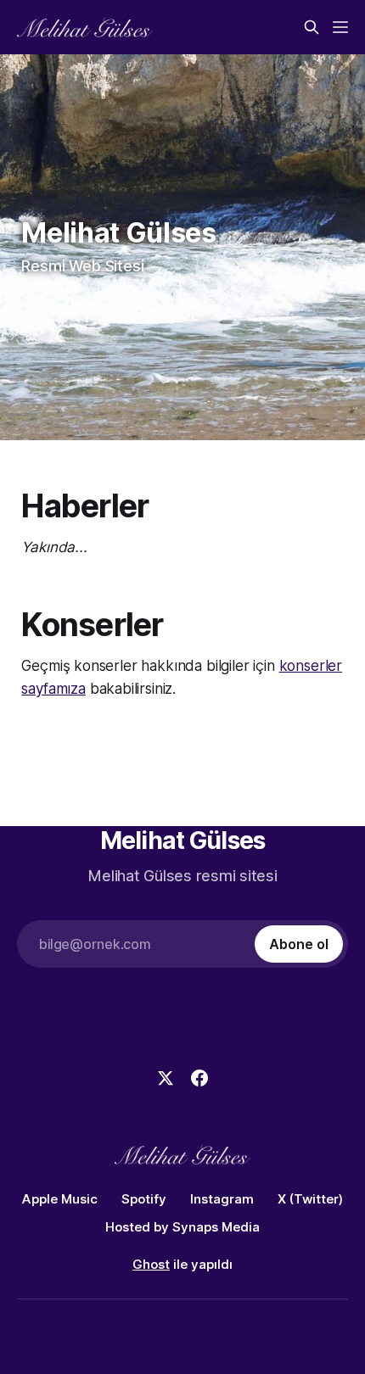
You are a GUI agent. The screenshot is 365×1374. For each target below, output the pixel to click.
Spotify (143, 1199)
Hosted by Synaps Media (182, 1227)
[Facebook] (199, 1078)
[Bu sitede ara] (311, 27)
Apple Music (60, 1199)
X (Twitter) (310, 1199)
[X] (165, 1078)
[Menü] (340, 27)
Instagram (222, 1199)
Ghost (151, 1264)
